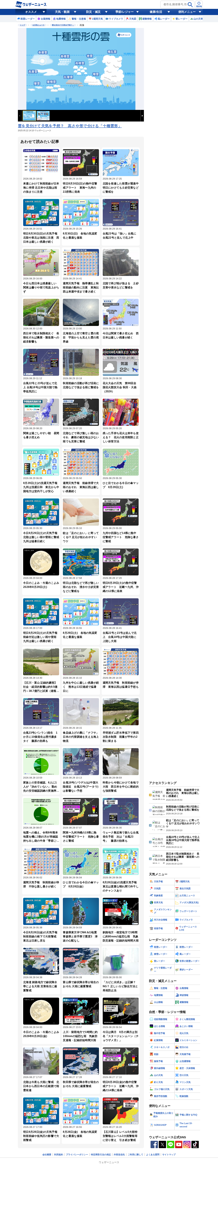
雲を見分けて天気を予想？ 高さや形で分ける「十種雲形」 (70, 126)
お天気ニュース (38, 25)
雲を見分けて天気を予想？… (63, 25)
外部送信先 (119, 1154)
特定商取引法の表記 (101, 1154)
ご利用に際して (135, 1154)
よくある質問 (152, 1154)
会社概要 (46, 1154)
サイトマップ (169, 1154)
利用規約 (58, 1154)
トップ (22, 25)
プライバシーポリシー (77, 1154)
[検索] (190, 4)
